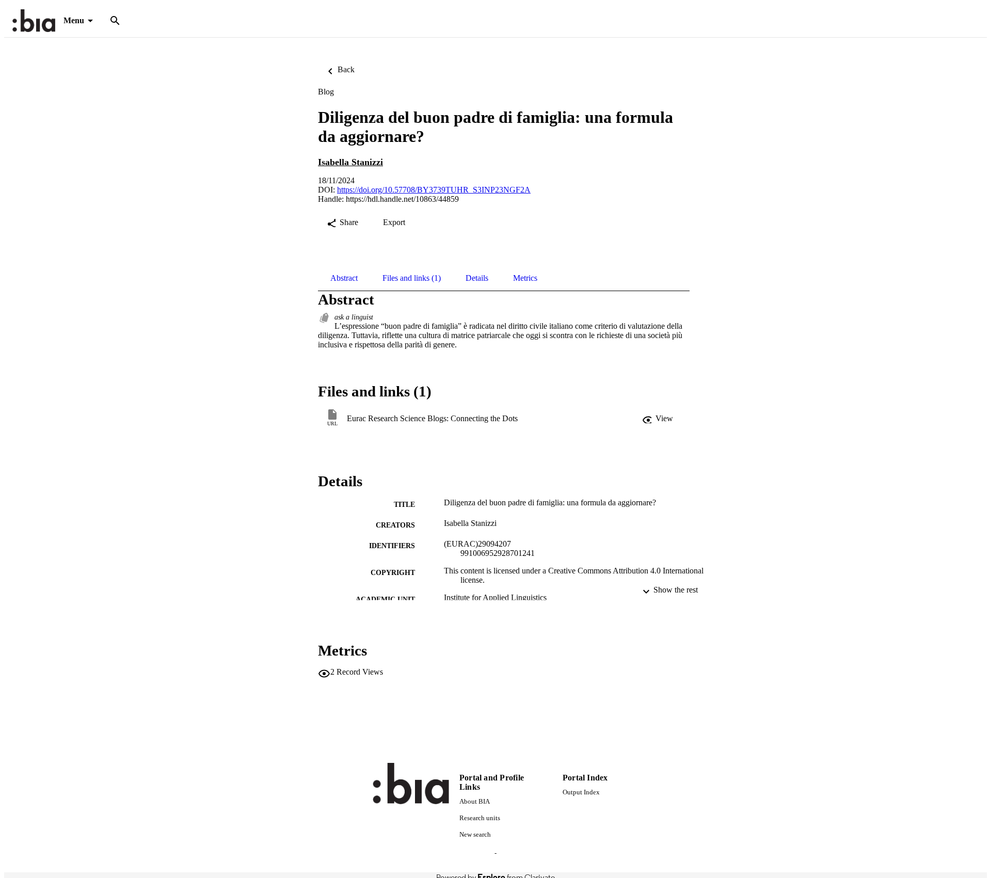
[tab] (344, 278)
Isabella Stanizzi (350, 162)
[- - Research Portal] (33, 21)
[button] (658, 418)
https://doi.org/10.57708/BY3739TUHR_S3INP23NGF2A (434, 189)
